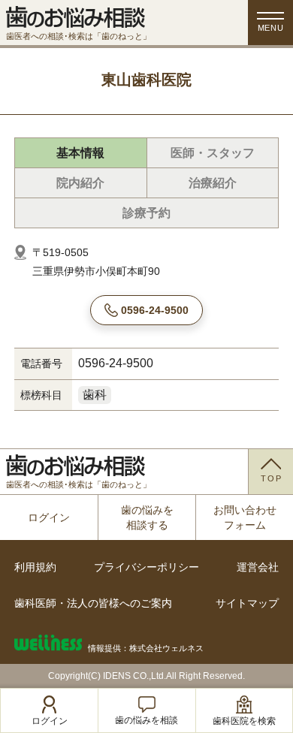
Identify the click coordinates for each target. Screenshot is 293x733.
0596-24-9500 (155, 310)
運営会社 (258, 567)
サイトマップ (247, 603)
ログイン (49, 517)
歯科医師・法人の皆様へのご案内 (93, 603)
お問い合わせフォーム (244, 517)
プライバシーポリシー (146, 567)
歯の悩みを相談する (147, 517)
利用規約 (35, 567)
